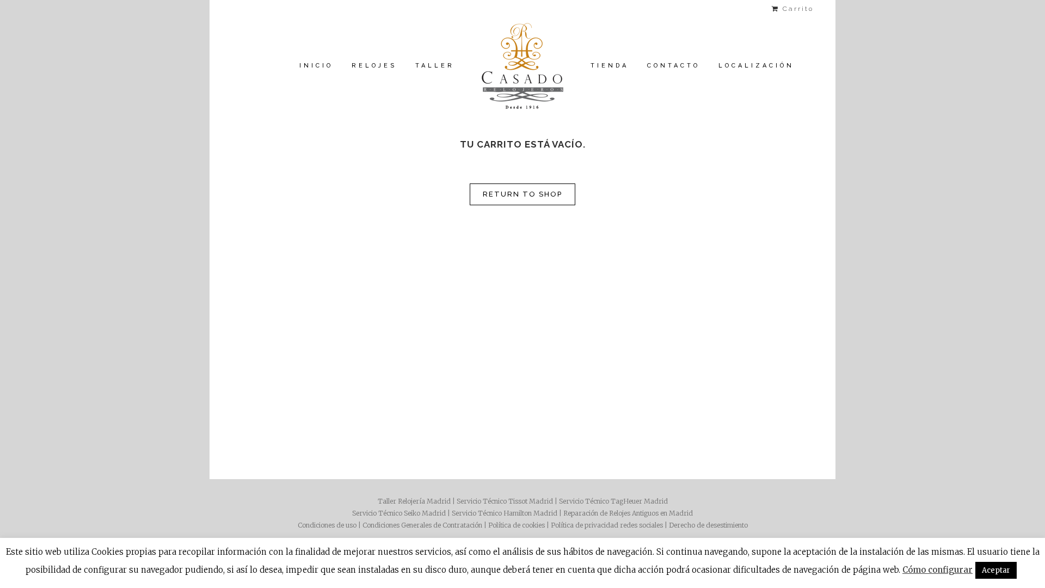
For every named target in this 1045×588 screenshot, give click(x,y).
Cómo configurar (937, 570)
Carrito (796, 9)
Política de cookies (516, 525)
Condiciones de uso (327, 525)
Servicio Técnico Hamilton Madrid (504, 513)
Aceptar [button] (996, 570)
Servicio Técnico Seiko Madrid (399, 513)
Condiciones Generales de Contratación (422, 525)
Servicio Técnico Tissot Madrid (505, 501)
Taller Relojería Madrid (414, 501)
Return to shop (522, 194)
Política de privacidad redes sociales (607, 525)
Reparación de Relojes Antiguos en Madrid (628, 513)
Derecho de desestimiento (708, 525)
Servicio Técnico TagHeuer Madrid (613, 501)
